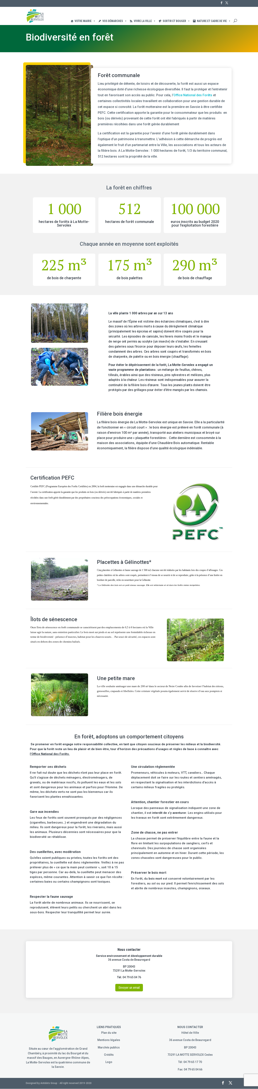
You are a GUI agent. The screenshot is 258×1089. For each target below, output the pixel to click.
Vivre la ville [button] (143, 21)
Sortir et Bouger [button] (174, 21)
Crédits (109, 1054)
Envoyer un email (129, 988)
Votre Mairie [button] (83, 21)
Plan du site (109, 1032)
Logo (108, 1062)
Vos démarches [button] (112, 21)
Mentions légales (108, 1040)
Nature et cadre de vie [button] (212, 21)
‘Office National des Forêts (192, 95)
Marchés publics (109, 1047)
